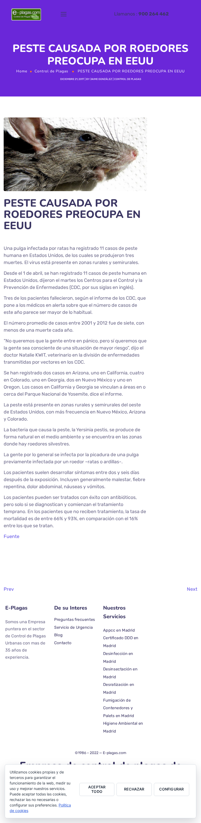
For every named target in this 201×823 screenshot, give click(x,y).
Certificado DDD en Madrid (120, 642)
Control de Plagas (51, 71)
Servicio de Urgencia (73, 627)
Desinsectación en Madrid (120, 673)
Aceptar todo (96, 789)
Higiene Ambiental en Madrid (123, 727)
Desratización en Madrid (118, 688)
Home (21, 71)
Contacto (62, 642)
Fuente (11, 536)
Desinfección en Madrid (118, 657)
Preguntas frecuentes (74, 619)
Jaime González (101, 79)
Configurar (171, 789)
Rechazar (134, 789)
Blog (58, 635)
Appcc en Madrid (119, 630)
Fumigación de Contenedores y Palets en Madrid (118, 708)
